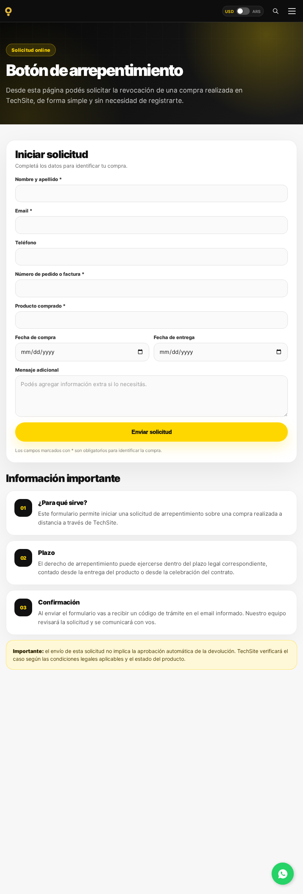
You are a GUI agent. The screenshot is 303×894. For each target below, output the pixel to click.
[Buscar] (275, 11)
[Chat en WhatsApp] (283, 874)
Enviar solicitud (152, 432)
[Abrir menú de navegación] (292, 11)
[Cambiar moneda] (243, 11)
